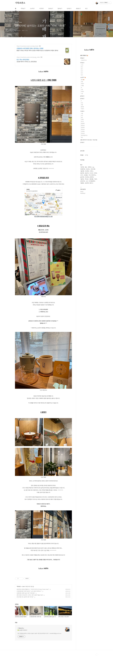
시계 (82, 93)
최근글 (81, 155)
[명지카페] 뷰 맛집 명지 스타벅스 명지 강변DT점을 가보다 (30, 595)
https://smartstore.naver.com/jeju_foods (27, 46)
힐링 (86, 167)
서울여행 (82, 171)
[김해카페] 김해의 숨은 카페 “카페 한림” (26, 593)
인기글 (86, 155)
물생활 (82, 106)
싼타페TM (92, 177)
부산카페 (87, 177)
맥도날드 (87, 179)
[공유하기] (20, 578)
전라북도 (83, 131)
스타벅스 (91, 171)
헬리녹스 (91, 183)
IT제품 (82, 85)
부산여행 (87, 171)
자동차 (82, 83)
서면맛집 (89, 167)
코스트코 (91, 173)
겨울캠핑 (82, 183)
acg (93, 167)
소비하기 (32, 8)
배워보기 (78, 8)
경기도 (82, 121)
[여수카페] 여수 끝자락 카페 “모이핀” (25, 597)
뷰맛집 (95, 173)
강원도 (82, 119)
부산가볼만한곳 (92, 181)
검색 (93, 3)
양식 (82, 73)
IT (81, 100)
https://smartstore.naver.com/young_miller (28, 57)
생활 (82, 81)
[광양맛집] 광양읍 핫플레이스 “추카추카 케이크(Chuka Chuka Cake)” (33, 589)
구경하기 (41, 8)
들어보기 (60, 8)
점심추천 (87, 173)
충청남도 (83, 125)
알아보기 (50, 8)
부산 (82, 115)
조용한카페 (82, 169)
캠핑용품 (91, 179)
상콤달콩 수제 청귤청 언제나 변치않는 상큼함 (30, 48)
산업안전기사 (84, 60)
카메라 (82, 91)
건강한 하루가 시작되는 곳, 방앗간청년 (27, 61)
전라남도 (83, 133)
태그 (86, 8)
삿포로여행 (92, 169)
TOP (97, 655)
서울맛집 (82, 179)
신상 (87, 181)
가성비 (95, 179)
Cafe (23, 586)
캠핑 (82, 79)
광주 (82, 117)
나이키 (81, 175)
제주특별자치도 (84, 135)
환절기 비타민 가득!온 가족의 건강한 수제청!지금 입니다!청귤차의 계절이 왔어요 (37, 50)
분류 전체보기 (83, 55)
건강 (82, 102)
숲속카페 (82, 177)
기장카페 (82, 167)
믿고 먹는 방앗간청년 (23, 59)
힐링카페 (82, 173)
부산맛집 (88, 169)
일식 (82, 71)
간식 (82, 75)
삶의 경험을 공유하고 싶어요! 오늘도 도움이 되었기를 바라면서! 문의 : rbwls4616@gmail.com (39, 633)
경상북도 (83, 127)
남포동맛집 (82, 181)
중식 (82, 69)
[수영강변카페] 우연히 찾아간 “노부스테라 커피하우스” (29, 591)
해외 (82, 137)
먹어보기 (23, 8)
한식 (82, 67)
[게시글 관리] (22, 578)
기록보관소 (20, 3)
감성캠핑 (86, 175)
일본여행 (87, 183)
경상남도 (83, 129)
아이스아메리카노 (92, 175)
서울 (82, 113)
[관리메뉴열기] (110, 3)
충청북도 (83, 123)
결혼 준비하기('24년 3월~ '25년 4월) (88, 140)
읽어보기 (69, 8)
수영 (82, 89)
